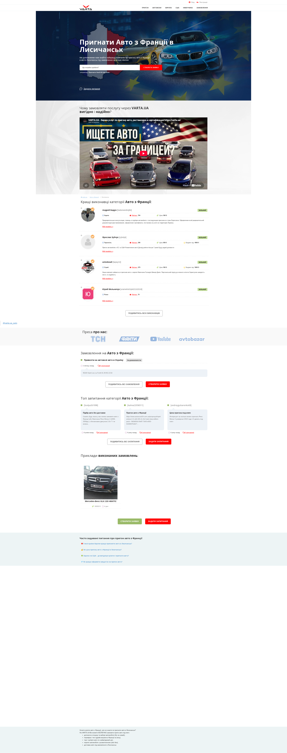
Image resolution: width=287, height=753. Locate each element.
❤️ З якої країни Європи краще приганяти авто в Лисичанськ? (106, 544)
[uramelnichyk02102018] (88, 294)
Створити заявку (151, 67)
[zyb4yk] (88, 242)
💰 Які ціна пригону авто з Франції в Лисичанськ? (101, 550)
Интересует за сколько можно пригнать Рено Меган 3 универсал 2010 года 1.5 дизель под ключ (186, 417)
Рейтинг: (134, 215)
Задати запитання (159, 441)
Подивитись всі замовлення (123, 384)
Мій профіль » (107, 227)
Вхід (192, 2)
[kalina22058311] (135, 405)
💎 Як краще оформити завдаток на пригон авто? (101, 562)
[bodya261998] (91, 405)
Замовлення (202, 8)
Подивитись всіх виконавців (144, 313)
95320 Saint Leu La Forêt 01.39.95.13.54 (97, 373)
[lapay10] (88, 266)
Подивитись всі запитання (124, 442)
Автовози (156, 8)
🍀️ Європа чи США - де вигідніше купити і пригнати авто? (105, 556)
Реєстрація (203, 2)
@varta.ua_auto (10, 323)
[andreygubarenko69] (181, 405)
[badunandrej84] (88, 215)
